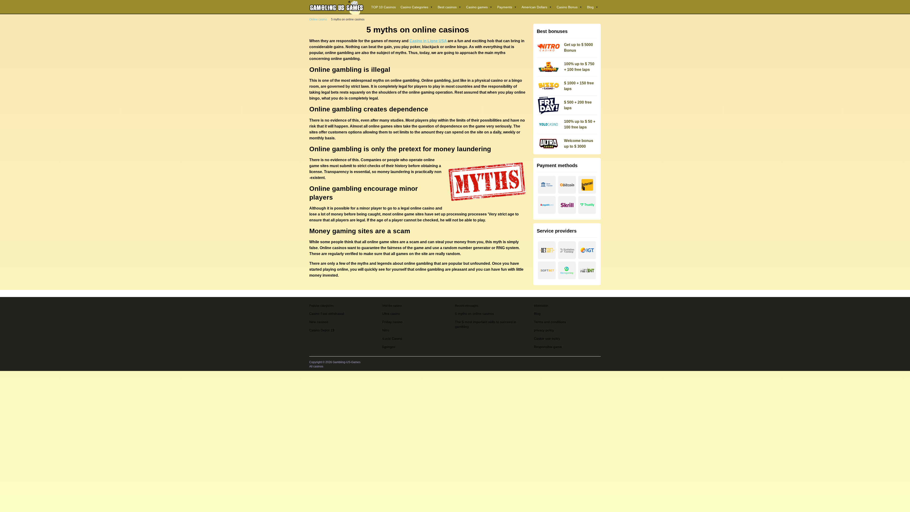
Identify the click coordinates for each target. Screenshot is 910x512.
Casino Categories (414, 7)
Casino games (477, 7)
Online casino (318, 19)
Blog (590, 7)
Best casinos (447, 7)
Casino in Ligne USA (428, 41)
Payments (504, 7)
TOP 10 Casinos (383, 7)
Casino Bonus (567, 7)
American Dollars (534, 7)
